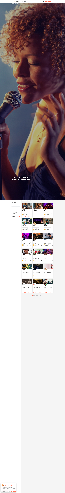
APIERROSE (34, 225)
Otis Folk (23, 210)
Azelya (45, 210)
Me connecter (48, 1)
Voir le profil (24, 216)
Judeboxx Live (46, 240)
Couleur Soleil (24, 225)
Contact (29, 216)
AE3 (22, 240)
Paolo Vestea (35, 210)
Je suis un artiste (43, 1)
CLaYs (34, 240)
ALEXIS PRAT (46, 225)
